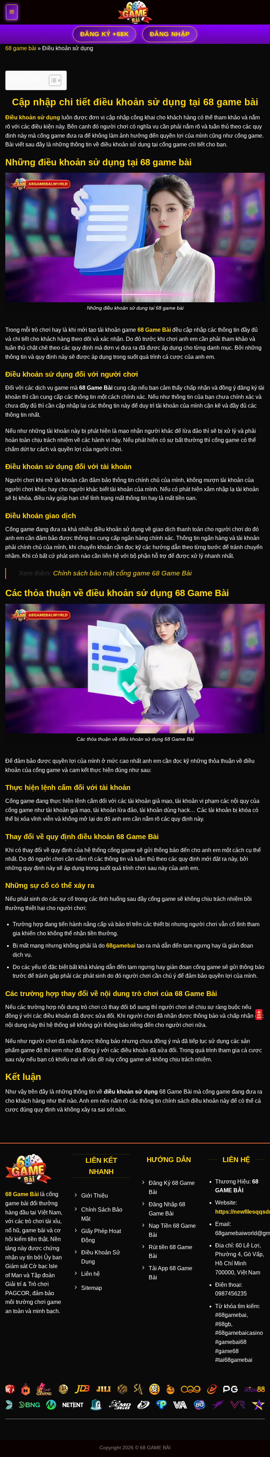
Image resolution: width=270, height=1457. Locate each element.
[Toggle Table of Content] (51, 80)
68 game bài (20, 48)
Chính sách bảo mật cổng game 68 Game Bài (122, 573)
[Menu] (12, 12)
